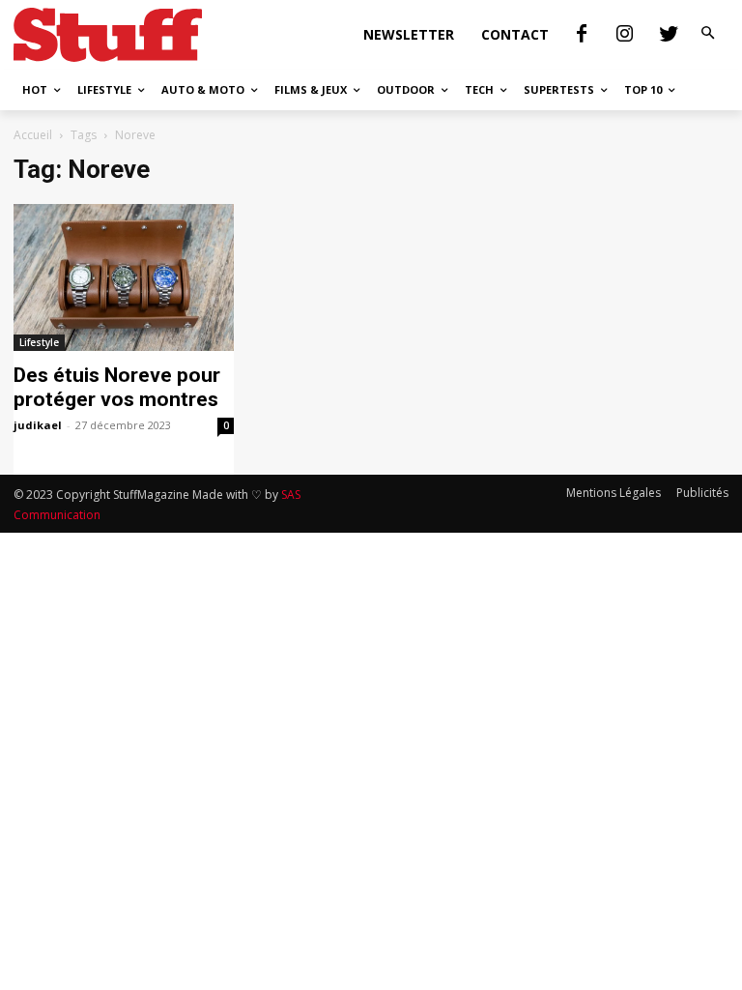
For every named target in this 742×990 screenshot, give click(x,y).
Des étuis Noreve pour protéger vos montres (117, 387)
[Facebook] (581, 34)
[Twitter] (668, 34)
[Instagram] (625, 34)
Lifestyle (39, 342)
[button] (708, 34)
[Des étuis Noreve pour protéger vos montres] (124, 277)
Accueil (33, 135)
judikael (38, 425)
